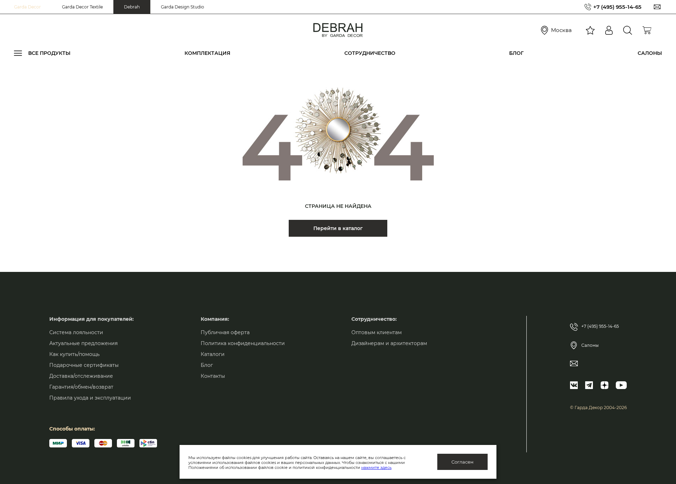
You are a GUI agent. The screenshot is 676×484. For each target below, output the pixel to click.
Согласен (462, 462)
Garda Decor (27, 6)
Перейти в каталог (338, 228)
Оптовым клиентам (376, 332)
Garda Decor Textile (82, 6)
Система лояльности (76, 332)
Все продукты (49, 53)
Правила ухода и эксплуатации (90, 398)
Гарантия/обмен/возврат (81, 387)
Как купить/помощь (74, 354)
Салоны (650, 53)
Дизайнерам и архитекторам (389, 343)
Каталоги (213, 354)
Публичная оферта (225, 332)
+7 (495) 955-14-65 (617, 7)
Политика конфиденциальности (243, 343)
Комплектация (207, 53)
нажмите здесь (376, 467)
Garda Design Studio (182, 6)
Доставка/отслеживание (81, 376)
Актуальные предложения (83, 343)
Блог (516, 53)
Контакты (213, 376)
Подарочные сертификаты (84, 365)
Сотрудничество (369, 53)
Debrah (132, 6)
